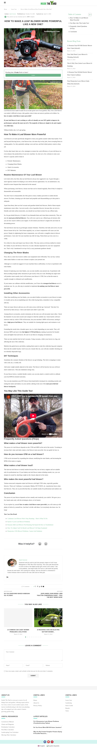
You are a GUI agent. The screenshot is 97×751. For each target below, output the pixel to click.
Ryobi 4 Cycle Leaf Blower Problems (18, 521)
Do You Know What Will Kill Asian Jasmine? (47, 727)
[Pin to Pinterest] (41, 586)
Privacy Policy (37, 705)
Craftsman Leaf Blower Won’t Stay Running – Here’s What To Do (27, 518)
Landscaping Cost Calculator (9, 732)
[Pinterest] (52, 742)
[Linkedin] (7, 577)
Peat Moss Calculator (7, 729)
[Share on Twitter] (39, 586)
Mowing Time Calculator (8, 735)
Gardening (68, 703)
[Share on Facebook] (37, 586)
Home (5, 9)
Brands (67, 708)
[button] (6, 622)
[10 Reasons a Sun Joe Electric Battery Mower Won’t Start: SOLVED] (48, 617)
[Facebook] (45, 742)
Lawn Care (14, 9)
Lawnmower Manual (7, 721)
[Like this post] (35, 586)
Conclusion (73, 31)
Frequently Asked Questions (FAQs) (78, 27)
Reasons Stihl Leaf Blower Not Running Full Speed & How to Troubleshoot (30, 525)
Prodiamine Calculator (8, 727)
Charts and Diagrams (7, 724)
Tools (67, 711)
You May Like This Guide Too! (79, 23)
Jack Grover (12, 14)
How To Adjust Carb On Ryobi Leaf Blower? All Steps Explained (27, 528)
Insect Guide (69, 705)
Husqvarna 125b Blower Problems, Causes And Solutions (24, 531)
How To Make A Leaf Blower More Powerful (79, 19)
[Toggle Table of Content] (89, 14)
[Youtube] (48, 742)
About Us (36, 703)
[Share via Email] (43, 586)
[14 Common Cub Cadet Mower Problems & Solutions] (18, 617)
